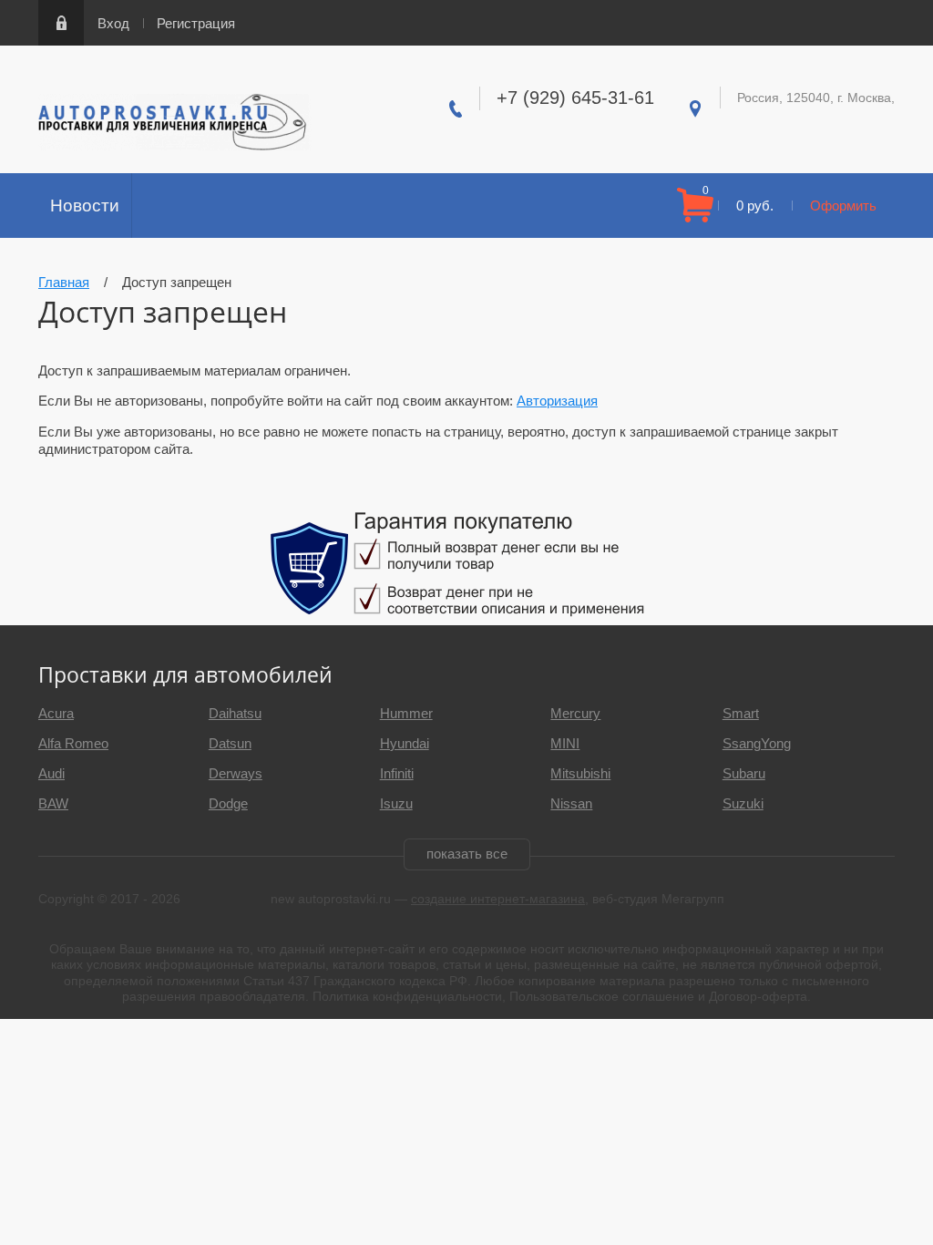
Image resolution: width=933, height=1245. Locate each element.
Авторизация (557, 400)
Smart (741, 713)
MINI (564, 743)
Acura (56, 713)
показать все (467, 853)
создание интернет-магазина (498, 898)
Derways (235, 773)
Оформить (843, 205)
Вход (113, 23)
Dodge (228, 803)
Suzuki (743, 803)
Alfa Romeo (73, 743)
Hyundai (404, 743)
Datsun (230, 743)
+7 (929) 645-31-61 (575, 97)
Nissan (571, 803)
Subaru (744, 773)
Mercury (575, 713)
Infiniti (397, 773)
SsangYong (757, 743)
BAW (53, 803)
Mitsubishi (580, 773)
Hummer (406, 713)
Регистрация (196, 23)
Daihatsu (235, 713)
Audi (51, 773)
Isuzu (396, 803)
